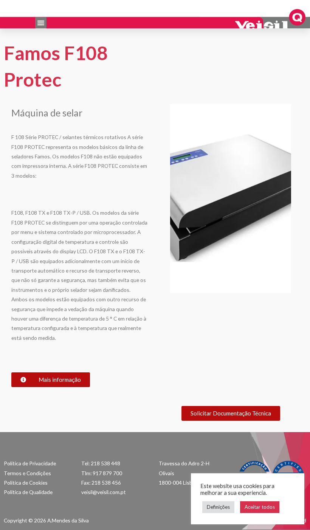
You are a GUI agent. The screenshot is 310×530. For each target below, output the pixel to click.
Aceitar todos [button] (260, 507)
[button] (40, 22)
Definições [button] (218, 507)
